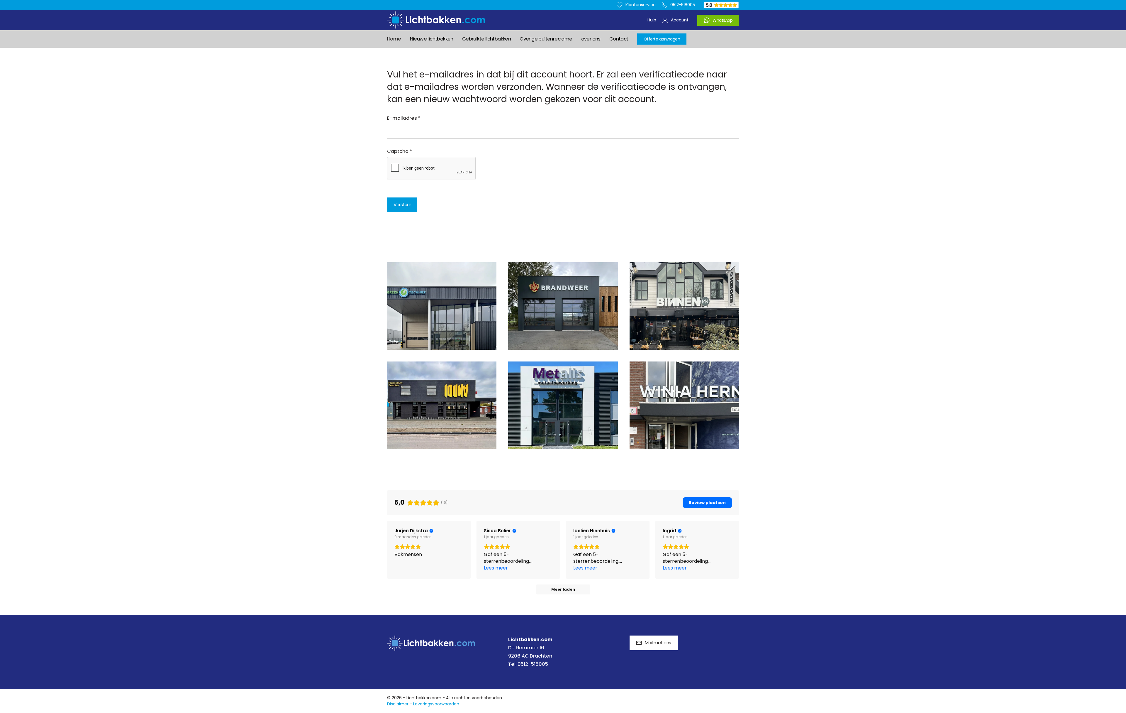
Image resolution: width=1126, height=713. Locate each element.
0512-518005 (682, 5)
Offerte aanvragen (662, 39)
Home (394, 39)
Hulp (651, 20)
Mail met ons (658, 643)
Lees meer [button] (496, 568)
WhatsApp (722, 20)
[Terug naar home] (436, 20)
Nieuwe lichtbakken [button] (431, 39)
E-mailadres (403, 118)
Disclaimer (397, 704)
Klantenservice (640, 5)
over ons (591, 39)
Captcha (399, 151)
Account (680, 20)
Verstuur (402, 205)
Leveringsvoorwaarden (436, 704)
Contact (618, 39)
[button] (441, 306)
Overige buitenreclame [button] (546, 39)
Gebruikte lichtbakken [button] (486, 39)
